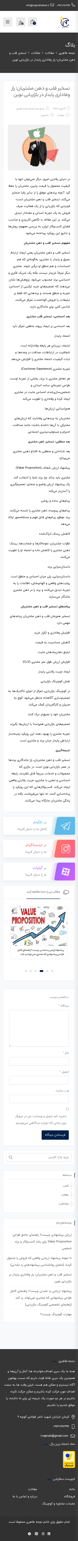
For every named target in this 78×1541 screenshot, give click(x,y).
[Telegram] (29, 1534)
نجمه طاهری (22, 108)
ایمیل (64, 1072)
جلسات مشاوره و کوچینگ (58, 1504)
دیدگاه (63, 1006)
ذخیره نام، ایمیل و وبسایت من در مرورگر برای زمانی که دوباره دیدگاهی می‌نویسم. (40, 1119)
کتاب (66, 1186)
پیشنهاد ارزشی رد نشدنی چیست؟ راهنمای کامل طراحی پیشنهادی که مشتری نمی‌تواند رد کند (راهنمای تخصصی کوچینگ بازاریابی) (40, 954)
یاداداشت (64, 1204)
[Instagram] (43, 1534)
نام (66, 1053)
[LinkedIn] (49, 1534)
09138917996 (63, 5)
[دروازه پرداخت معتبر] (69, 1459)
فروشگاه (69, 1497)
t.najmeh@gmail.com (54, 1436)
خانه (72, 1489)
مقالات (61, 115)
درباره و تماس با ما (24, 1497)
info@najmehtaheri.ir (37, 5)
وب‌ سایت (62, 1091)
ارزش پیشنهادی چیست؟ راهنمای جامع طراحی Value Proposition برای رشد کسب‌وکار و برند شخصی (42, 1242)
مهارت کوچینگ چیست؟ (56, 1314)
